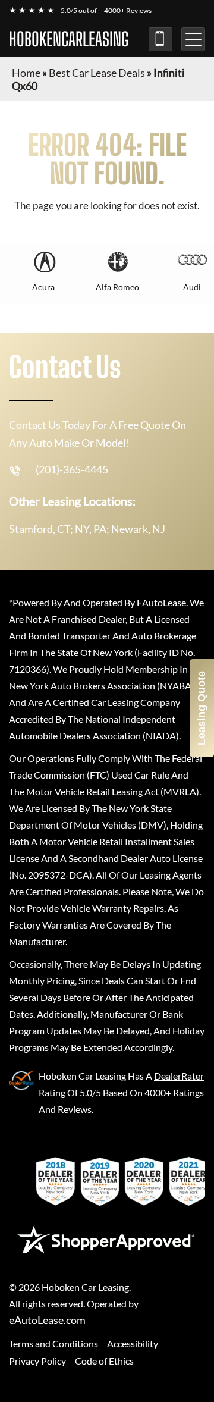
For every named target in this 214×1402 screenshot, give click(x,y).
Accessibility (132, 1343)
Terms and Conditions (53, 1343)
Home (26, 72)
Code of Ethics (104, 1360)
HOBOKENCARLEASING (68, 39)
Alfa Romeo (117, 287)
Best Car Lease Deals (97, 72)
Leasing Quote (201, 708)
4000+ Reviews (128, 10)
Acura (43, 287)
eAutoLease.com (47, 1320)
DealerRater (179, 1075)
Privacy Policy (37, 1360)
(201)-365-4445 (160, 39)
